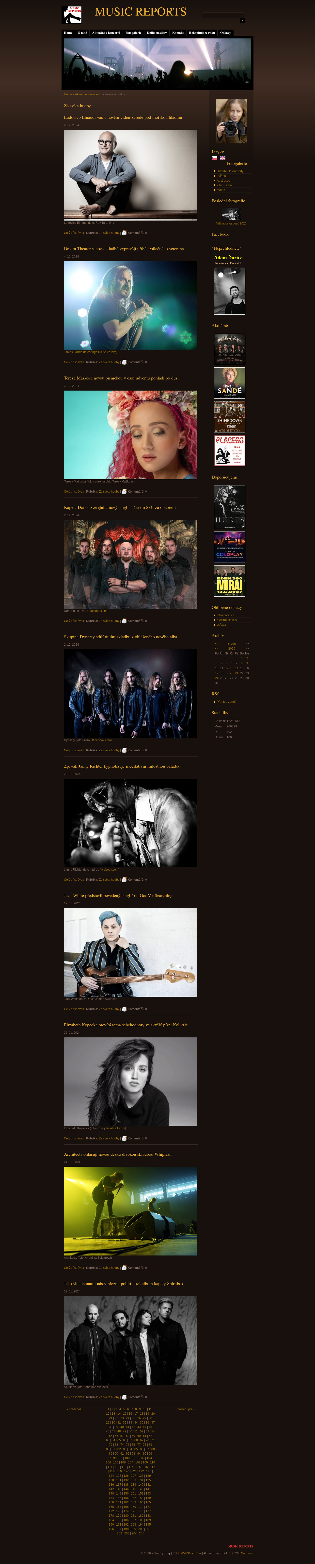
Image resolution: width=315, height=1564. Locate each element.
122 (141, 1471)
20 (153, 1413)
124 (111, 1476)
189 (148, 1520)
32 (124, 1422)
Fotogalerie (134, 32)
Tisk (198, 1553)
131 (118, 1480)
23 (122, 1418)
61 (144, 1436)
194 (140, 1524)
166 (111, 1507)
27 (144, 1418)
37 (153, 1422)
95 (144, 1453)
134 (140, 1480)
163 (133, 1502)
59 (133, 1436)
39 (116, 1427)
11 (150, 1409)
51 (136, 1431)
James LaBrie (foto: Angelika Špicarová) (90, 352)
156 (126, 1498)
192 (126, 1524)
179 (118, 1515)
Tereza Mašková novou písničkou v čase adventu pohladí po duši (121, 378)
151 (133, 1493)
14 (236, 668)
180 (126, 1515)
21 (236, 673)
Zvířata (221, 176)
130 (111, 1480)
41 (127, 1427)
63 (108, 1440)
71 (153, 1440)
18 (141, 1413)
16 (130, 1413)
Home (68, 32)
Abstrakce (223, 180)
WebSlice (187, 1553)
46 (108, 1431)
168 (126, 1507)
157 (133, 1498)
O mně (82, 32)
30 (113, 1422)
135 (148, 1480)
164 (140, 1502)
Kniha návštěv (157, 32)
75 (127, 1444)
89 (110, 1453)
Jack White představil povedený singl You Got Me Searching (118, 895)
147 (148, 1489)
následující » (185, 1409)
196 (111, 1529)
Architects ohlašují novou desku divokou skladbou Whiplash (118, 1154)
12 (226, 668)
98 (115, 1458)
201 (148, 1529)
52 (141, 1431)
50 (130, 1431)
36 (147, 1422)
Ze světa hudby (109, 233)
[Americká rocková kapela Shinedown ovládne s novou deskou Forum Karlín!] (229, 431)
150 (126, 1493)
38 (110, 1427)
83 (124, 1449)
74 (122, 1444)
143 (118, 1489)
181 (133, 1515)
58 (127, 1436)
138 (126, 1484)
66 (124, 1440)
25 (133, 1418)
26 (139, 1418)
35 (141, 1422)
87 (147, 1449)
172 (111, 1511)
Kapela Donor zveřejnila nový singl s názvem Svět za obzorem (120, 507)
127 (133, 1476)
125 (118, 1476)
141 (148, 1484)
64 (113, 1440)
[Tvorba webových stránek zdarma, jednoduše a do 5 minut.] (169, 1554)
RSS (176, 1553)
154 (111, 1498)
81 (113, 1449)
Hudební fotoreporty (230, 171)
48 (119, 1431)
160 (111, 1502)
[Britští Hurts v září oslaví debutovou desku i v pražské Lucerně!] (229, 528)
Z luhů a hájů (225, 185)
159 (148, 1498)
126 (126, 1476)
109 (145, 1462)
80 (108, 1449)
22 (116, 1418)
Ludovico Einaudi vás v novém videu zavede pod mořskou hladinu (123, 117)
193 (133, 1524)
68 (136, 1440)
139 (133, 1484)
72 (110, 1444)
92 (127, 1453)
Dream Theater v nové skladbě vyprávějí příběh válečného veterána (124, 248)
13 (113, 1413)
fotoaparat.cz (225, 615)
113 (124, 1467)
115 (138, 1467)
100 (127, 1458)
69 (141, 1440)
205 (141, 1533)
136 (111, 1484)
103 (149, 1458)
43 (139, 1427)
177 (148, 1511)
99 (120, 1458)
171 (148, 1507)
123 (148, 1471)
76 (133, 1444)
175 (133, 1511)
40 (122, 1427)
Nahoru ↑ (247, 1553)
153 (148, 1493)
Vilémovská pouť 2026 (231, 223)
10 (144, 1409)
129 (148, 1476)
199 (133, 1529)
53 (147, 1431)
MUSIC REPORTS (141, 11)
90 (116, 1453)
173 (118, 1511)
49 (124, 1431)
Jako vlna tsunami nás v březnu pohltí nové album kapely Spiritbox (123, 1283)
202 (119, 1533)
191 (118, 1524)
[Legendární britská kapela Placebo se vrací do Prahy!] (229, 465)
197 (118, 1529)
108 (138, 1462)
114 (131, 1467)
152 (140, 1493)
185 (118, 1520)
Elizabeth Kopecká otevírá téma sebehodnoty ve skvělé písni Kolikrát (126, 1025)
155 (118, 1498)
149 (118, 1493)
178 (111, 1515)
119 (119, 1471)
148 (111, 1493)
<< (217, 643)
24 (217, 678)
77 (139, 1444)
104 (108, 1462)
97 (109, 1458)
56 (116, 1436)
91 (122, 1453)
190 (111, 1524)
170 (140, 1507)
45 (150, 1427)
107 (130, 1462)
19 (147, 1413)
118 (112, 1471)
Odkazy (225, 32)
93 (133, 1453)
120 (126, 1471)
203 (126, 1533)
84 (130, 1449)
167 (118, 1507)
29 (108, 1422)
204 (134, 1533)
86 (141, 1449)
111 (110, 1467)
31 (119, 1422)
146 (140, 1489)
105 (115, 1462)
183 (148, 1515)
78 (144, 1444)
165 (148, 1502)
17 (217, 673)
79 (150, 1444)
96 (150, 1453)
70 (147, 1440)
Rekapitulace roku (202, 32)
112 (116, 1467)
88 (153, 1449)
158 (140, 1498)
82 (119, 1449)
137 (118, 1484)
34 (136, 1422)
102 (141, 1458)
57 (122, 1436)
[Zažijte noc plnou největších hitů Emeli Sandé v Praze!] (229, 397)
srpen (232, 643)
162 (126, 1502)
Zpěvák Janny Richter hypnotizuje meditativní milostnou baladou (122, 766)
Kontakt (178, 32)
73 (116, 1444)
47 (113, 1431)
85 (136, 1449)
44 (144, 1427)
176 (140, 1511)
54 (153, 1431)
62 (150, 1436)
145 (133, 1489)
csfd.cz (221, 624)
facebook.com (99, 611)
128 (140, 1476)
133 (133, 1480)
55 (110, 1436)
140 (140, 1484)
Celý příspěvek (74, 233)
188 (140, 1520)
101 (134, 1458)
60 (139, 1436)
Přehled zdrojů (226, 702)
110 (152, 1462)
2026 (231, 648)
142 (111, 1489)
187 (133, 1520)
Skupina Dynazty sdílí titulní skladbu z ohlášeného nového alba (120, 636)
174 (126, 1511)
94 (139, 1453)
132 (126, 1480)
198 (126, 1529)
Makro (221, 190)
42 (133, 1427)
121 (134, 1471)
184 (111, 1520)
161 (118, 1502)
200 (140, 1529)
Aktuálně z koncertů (106, 32)
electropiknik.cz (227, 620)
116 (145, 1467)
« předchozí (74, 1409)
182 (140, 1515)
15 (242, 668)
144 (126, 1489)
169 (133, 1507)
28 (150, 1418)
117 (152, 1467)
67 (130, 1440)
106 (123, 1462)
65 (119, 1440)
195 (148, 1524)
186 (126, 1520)
